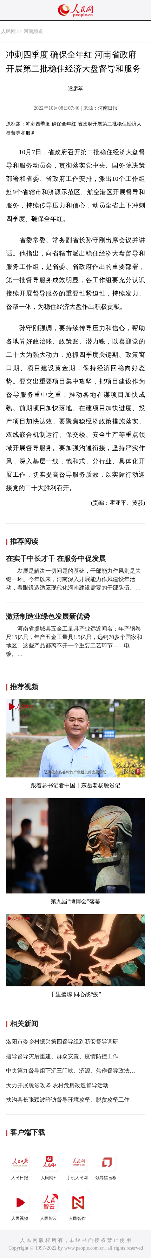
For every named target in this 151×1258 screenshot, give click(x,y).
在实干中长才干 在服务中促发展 (56, 558)
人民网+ (48, 1177)
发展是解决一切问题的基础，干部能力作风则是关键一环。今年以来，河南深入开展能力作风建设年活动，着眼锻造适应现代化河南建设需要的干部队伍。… (73, 579)
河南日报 (108, 108)
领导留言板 (106, 1177)
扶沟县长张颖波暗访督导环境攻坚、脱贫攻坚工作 (68, 1100)
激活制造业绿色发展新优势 (48, 616)
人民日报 (19, 1177)
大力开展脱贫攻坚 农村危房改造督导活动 (57, 1085)
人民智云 (48, 1218)
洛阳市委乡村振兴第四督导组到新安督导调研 (62, 1042)
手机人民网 (77, 1177)
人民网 (8, 31)
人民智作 (77, 1218)
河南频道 (33, 31)
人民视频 (19, 1218)
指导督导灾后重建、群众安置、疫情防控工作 (62, 1056)
